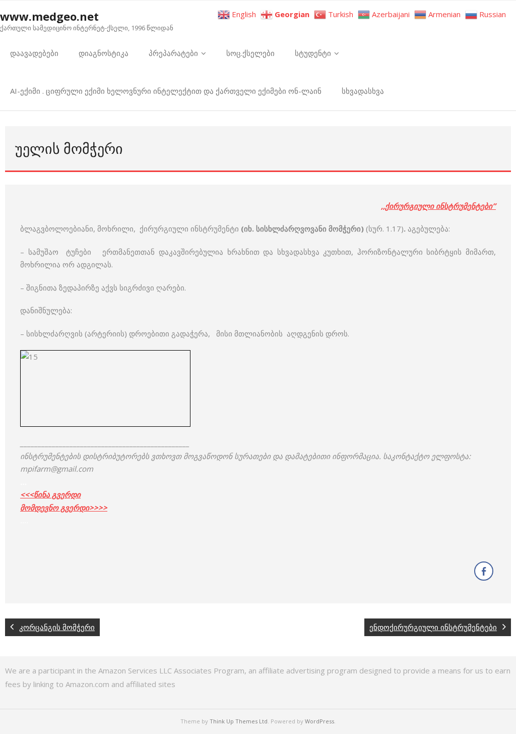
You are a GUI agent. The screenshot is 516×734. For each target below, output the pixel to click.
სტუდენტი (313, 53)
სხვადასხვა (363, 91)
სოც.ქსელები (250, 53)
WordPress (319, 721)
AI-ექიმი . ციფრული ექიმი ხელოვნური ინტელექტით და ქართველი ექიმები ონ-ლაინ (165, 91)
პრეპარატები (173, 53)
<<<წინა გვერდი (50, 494)
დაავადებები (34, 53)
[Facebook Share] (483, 571)
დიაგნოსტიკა (103, 53)
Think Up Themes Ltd (239, 721)
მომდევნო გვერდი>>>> (63, 507)
